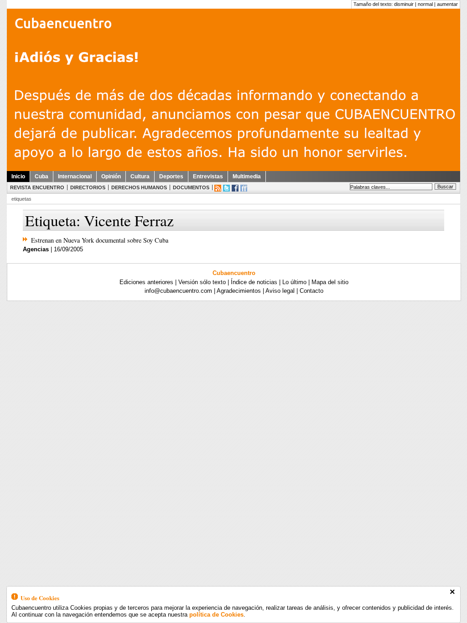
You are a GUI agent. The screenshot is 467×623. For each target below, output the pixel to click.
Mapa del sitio (329, 282)
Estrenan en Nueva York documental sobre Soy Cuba (99, 240)
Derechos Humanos (139, 187)
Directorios (87, 187)
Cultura (140, 176)
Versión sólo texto (202, 282)
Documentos (191, 187)
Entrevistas (208, 176)
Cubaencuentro (234, 273)
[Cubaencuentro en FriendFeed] (243, 188)
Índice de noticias (254, 282)
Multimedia (247, 176)
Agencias (36, 249)
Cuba (41, 176)
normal (425, 4)
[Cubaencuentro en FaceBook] (235, 188)
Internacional (75, 176)
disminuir (404, 4)
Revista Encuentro (37, 187)
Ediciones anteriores (146, 282)
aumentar (447, 4)
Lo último (294, 282)
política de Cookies (216, 614)
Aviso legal (280, 290)
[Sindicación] (217, 188)
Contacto (311, 290)
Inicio (18, 176)
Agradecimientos (239, 290)
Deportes (171, 176)
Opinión (111, 176)
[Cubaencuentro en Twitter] (226, 188)
